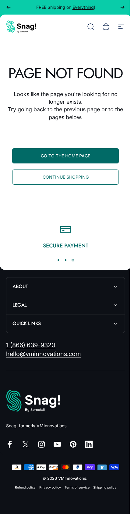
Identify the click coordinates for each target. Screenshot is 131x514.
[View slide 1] (58, 260)
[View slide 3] (72, 260)
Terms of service (74, 502)
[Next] (122, 7)
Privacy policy (47, 502)
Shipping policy (102, 502)
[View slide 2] (65, 260)
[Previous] (8, 7)
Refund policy (22, 502)
